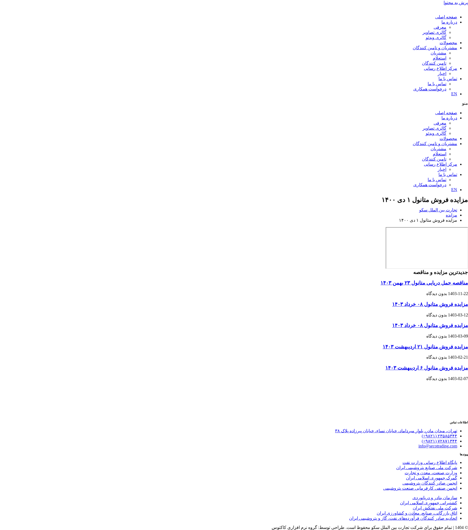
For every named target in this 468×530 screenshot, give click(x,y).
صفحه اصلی (446, 17)
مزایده (451, 215)
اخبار (442, 73)
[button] (234, 103)
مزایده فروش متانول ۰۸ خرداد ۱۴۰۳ (430, 304)
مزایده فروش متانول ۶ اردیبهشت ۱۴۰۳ (426, 368)
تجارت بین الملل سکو (438, 210)
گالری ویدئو (436, 37)
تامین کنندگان (434, 63)
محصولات (448, 42)
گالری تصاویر (434, 32)
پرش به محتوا (456, 2)
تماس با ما (447, 78)
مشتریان (438, 53)
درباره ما (449, 22)
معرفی (440, 27)
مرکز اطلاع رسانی (440, 68)
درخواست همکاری (429, 89)
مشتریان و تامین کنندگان (435, 47)
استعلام (439, 58)
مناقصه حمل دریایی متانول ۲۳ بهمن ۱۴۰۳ (424, 283)
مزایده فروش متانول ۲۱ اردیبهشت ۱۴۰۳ (425, 346)
